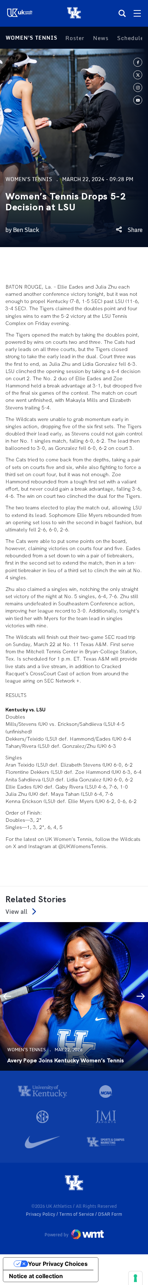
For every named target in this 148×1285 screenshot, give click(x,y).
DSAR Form (110, 1214)
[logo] (74, 1183)
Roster (74, 38)
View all (16, 911)
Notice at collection (36, 1276)
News (100, 38)
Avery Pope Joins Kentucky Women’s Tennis (65, 1060)
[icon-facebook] (137, 62)
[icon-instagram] (137, 87)
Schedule (130, 38)
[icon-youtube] (137, 100)
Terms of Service (77, 1214)
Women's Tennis (31, 38)
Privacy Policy (41, 1214)
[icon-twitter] (137, 74)
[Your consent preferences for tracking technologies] (135, 1278)
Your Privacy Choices (58, 1263)
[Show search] (122, 13)
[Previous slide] (7, 996)
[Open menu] (137, 13)
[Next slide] (141, 996)
